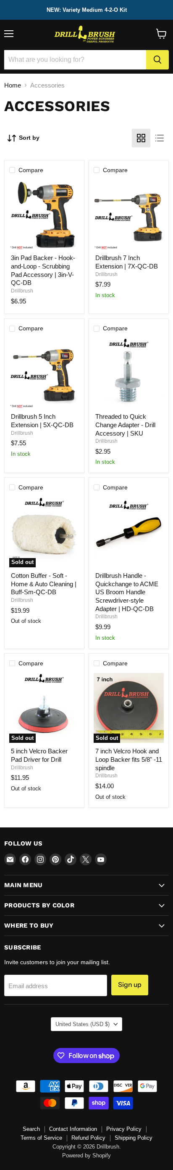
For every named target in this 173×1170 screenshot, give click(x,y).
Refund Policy (88, 1138)
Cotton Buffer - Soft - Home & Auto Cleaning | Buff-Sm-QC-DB (43, 584)
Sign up (130, 985)
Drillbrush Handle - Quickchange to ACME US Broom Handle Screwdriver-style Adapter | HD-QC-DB (126, 592)
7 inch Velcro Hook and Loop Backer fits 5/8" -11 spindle (128, 759)
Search (31, 1129)
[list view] (159, 138)
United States (82, 1024)
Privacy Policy (124, 1129)
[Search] (157, 59)
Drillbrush (22, 291)
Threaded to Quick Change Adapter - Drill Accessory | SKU (125, 424)
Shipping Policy (133, 1138)
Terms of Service (41, 1138)
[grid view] (141, 138)
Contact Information (73, 1129)
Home (12, 85)
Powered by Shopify (86, 1155)
